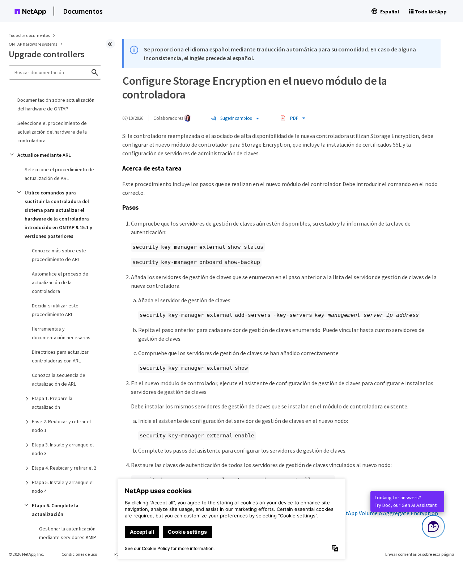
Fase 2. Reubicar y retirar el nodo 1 (61, 425)
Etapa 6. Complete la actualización (55, 509)
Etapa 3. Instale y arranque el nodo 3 (63, 449)
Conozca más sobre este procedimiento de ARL (59, 254)
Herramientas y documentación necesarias (61, 333)
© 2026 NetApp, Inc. (26, 554)
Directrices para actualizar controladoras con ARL (60, 356)
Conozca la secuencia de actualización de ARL (58, 379)
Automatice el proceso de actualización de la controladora (60, 282)
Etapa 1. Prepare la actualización (52, 402)
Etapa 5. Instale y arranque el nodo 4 (63, 486)
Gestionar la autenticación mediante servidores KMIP (67, 533)
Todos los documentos (29, 35)
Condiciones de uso (79, 554)
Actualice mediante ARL (44, 155)
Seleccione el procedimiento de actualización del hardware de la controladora (52, 132)
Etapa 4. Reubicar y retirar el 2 (64, 468)
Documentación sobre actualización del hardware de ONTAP (55, 104)
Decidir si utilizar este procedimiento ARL (55, 310)
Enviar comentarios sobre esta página (419, 554)
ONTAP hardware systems (33, 44)
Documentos (83, 11)
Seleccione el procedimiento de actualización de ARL (59, 173)
